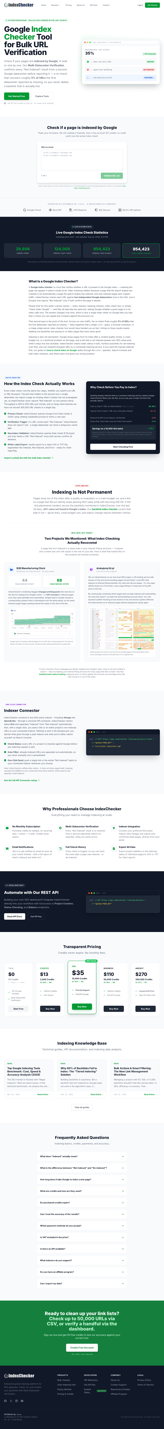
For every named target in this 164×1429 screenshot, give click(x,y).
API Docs (94, 5)
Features (54, 5)
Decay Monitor (64, 1389)
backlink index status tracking (52, 674)
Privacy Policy (144, 1380)
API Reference (91, 1380)
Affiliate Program (119, 1394)
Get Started (152, 5)
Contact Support (119, 1384)
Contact (106, 5)
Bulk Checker (63, 1380)
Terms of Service (145, 1384)
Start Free (18, 1009)
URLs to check (47, 147)
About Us (81, 5)
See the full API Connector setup (20, 780)
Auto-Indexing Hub (66, 1384)
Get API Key (36, 916)
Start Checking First (123, 447)
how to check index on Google (62, 350)
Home (43, 5)
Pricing (69, 5)
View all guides (82, 1107)
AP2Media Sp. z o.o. (13, 1414)
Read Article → (43, 1094)
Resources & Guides (120, 1389)
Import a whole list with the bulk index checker (27, 458)
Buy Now (50, 1009)
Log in (140, 5)
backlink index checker (105, 509)
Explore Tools (42, 96)
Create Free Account (82, 1347)
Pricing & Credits (65, 1394)
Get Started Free (16, 96)
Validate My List (112, 175)
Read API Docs (14, 916)
